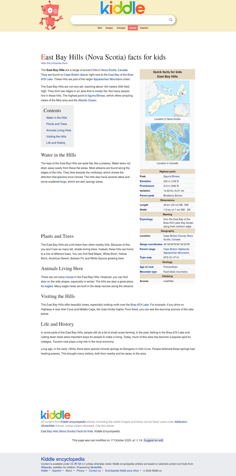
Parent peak (147, 195)
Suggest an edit (153, 440)
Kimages (121, 27)
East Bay (113, 75)
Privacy (80, 470)
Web (100, 27)
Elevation (145, 181)
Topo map (146, 257)
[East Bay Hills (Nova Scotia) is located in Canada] (167, 141)
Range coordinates (151, 244)
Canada (176, 239)
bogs (63, 181)
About (69, 470)
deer (43, 281)
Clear (164, 20)
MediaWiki (96, 467)
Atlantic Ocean (87, 100)
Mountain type (148, 271)
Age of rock (147, 266)
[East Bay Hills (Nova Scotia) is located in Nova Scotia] (167, 98)
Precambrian (170, 266)
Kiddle (44, 470)
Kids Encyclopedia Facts (54, 63)
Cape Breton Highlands (176, 249)
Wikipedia (46, 467)
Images (109, 27)
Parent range (147, 249)
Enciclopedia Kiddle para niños (122, 470)
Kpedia (132, 27)
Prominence (147, 185)
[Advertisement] (118, 41)
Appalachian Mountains (176, 252)
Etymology (146, 219)
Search (171, 20)
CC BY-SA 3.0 (77, 463)
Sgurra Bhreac (171, 176)
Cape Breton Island (76, 75)
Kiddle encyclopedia (73, 422)
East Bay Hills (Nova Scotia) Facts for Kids (67, 431)
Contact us (95, 470)
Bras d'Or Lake (140, 305)
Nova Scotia (108, 70)
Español (144, 27)
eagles (49, 286)
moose (69, 277)
